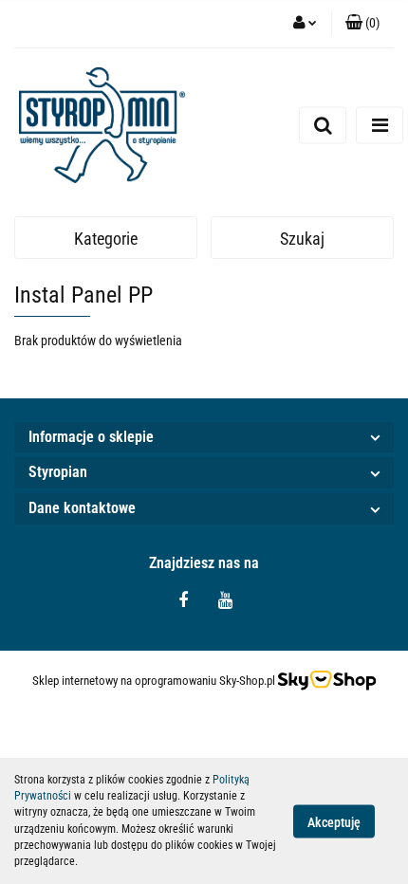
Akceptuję (334, 821)
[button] (362, 23)
